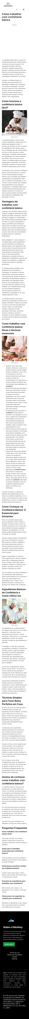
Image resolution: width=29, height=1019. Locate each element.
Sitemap (14, 959)
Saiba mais (9, 944)
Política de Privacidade (14, 955)
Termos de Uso (14, 953)
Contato (14, 957)
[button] (17, 9)
